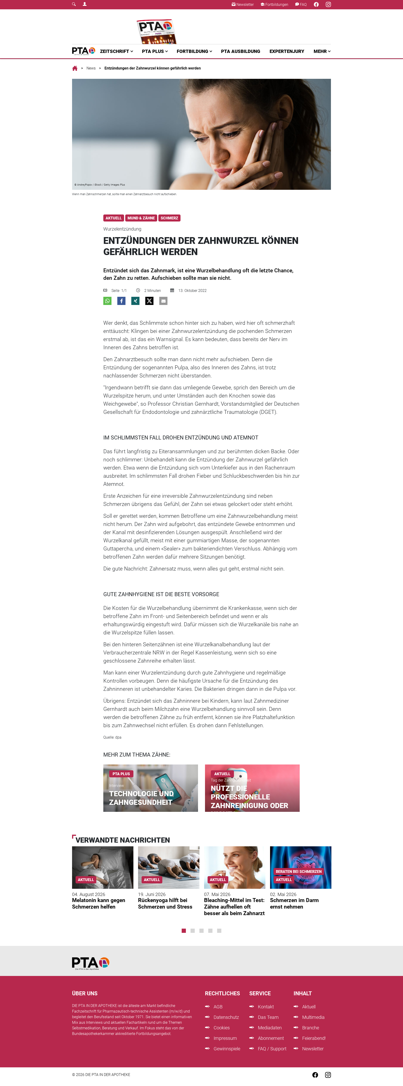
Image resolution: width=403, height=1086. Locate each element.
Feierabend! (313, 1038)
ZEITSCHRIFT (114, 51)
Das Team (268, 1017)
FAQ (303, 4)
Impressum (224, 1038)
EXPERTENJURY (287, 51)
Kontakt (265, 1007)
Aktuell (308, 1007)
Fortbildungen (276, 4)
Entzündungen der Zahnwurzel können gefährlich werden (152, 68)
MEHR (320, 51)
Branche (310, 1028)
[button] (107, 301)
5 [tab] (219, 931)
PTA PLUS (153, 51)
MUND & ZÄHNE (141, 218)
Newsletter (245, 4)
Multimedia (313, 1017)
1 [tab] (184, 931)
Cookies (221, 1028)
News (91, 68)
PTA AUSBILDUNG (240, 51)
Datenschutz (225, 1017)
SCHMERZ (169, 218)
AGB (217, 1007)
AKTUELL (114, 218)
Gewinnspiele (226, 1048)
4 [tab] (210, 931)
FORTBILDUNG (192, 51)
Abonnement (270, 1038)
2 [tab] (193, 931)
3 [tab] (201, 931)
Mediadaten (269, 1028)
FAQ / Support (271, 1048)
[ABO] (157, 26)
